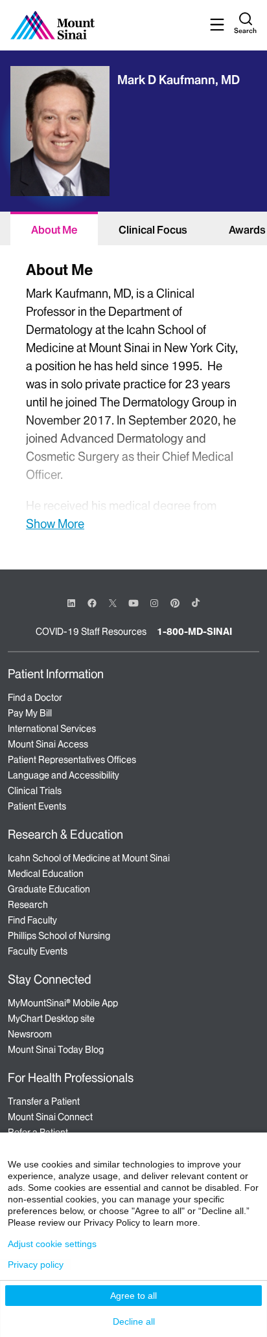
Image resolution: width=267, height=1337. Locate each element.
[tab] (54, 228)
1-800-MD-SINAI (194, 631)
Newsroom (30, 1034)
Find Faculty (32, 920)
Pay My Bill (30, 713)
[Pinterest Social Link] (174, 602)
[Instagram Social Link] (154, 603)
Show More (55, 523)
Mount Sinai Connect (50, 1117)
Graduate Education (49, 889)
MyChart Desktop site (51, 1018)
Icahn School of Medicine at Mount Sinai (89, 858)
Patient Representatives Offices (72, 760)
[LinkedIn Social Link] (71, 603)
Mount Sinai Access (48, 744)
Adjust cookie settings (52, 1244)
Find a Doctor (35, 697)
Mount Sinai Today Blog (56, 1049)
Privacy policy (36, 1264)
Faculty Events (37, 951)
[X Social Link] (112, 603)
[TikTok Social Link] (195, 602)
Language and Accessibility (63, 775)
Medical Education (46, 873)
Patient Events (37, 806)
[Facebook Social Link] (92, 602)
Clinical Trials (35, 791)
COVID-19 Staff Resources (91, 631)
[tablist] (133, 228)
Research (28, 905)
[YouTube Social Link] (133, 602)
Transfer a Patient (44, 1101)
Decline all (134, 1321)
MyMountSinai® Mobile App (63, 1003)
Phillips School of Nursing (59, 936)
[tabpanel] (133, 394)
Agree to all (133, 1295)
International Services (52, 729)
